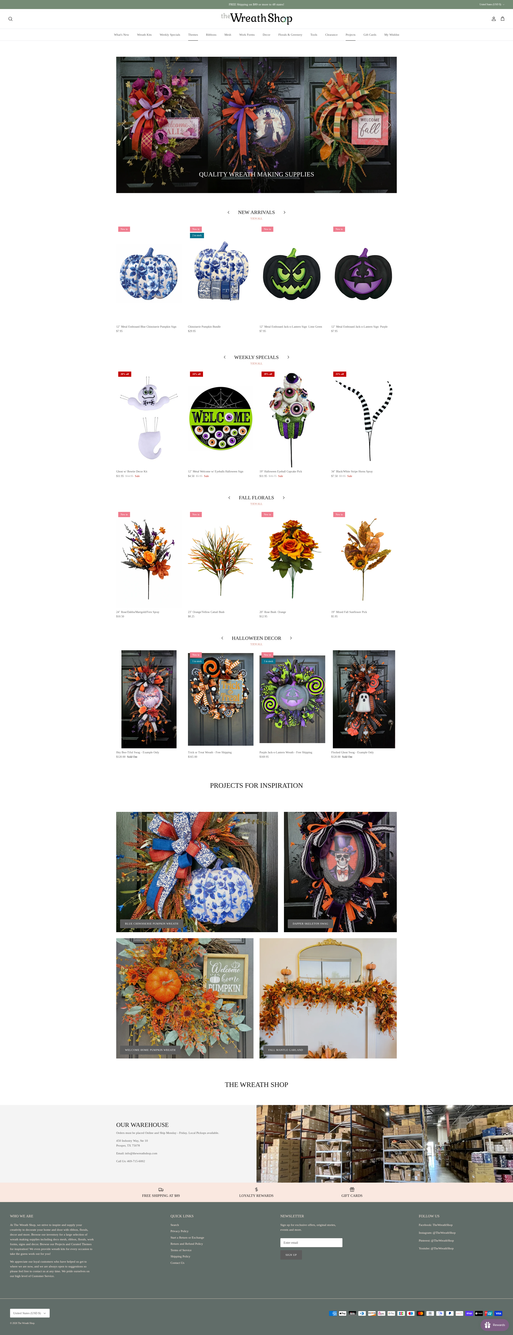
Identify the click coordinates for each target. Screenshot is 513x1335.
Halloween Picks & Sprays (203, 174)
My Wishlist (391, 34)
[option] (256, 125)
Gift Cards (370, 34)
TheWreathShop (443, 1225)
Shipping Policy (180, 1256)
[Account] (493, 18)
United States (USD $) (490, 4)
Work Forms (247, 34)
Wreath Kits (144, 34)
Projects (350, 34)
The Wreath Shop (26, 1323)
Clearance (331, 34)
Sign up (291, 1254)
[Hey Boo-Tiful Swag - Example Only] (149, 699)
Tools (313, 34)
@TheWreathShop (442, 1240)
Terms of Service (181, 1250)
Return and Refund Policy (187, 1243)
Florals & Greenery (290, 34)
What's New (121, 34)
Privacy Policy (180, 1231)
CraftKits (275, 4)
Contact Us (177, 1262)
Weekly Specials (170, 34)
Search (175, 1225)
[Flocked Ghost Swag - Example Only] (364, 699)
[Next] (389, 125)
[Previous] (124, 125)
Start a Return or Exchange (187, 1237)
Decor (266, 34)
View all (256, 218)
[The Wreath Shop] (256, 19)
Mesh (227, 34)
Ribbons (211, 34)
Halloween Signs (156, 174)
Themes (193, 34)
